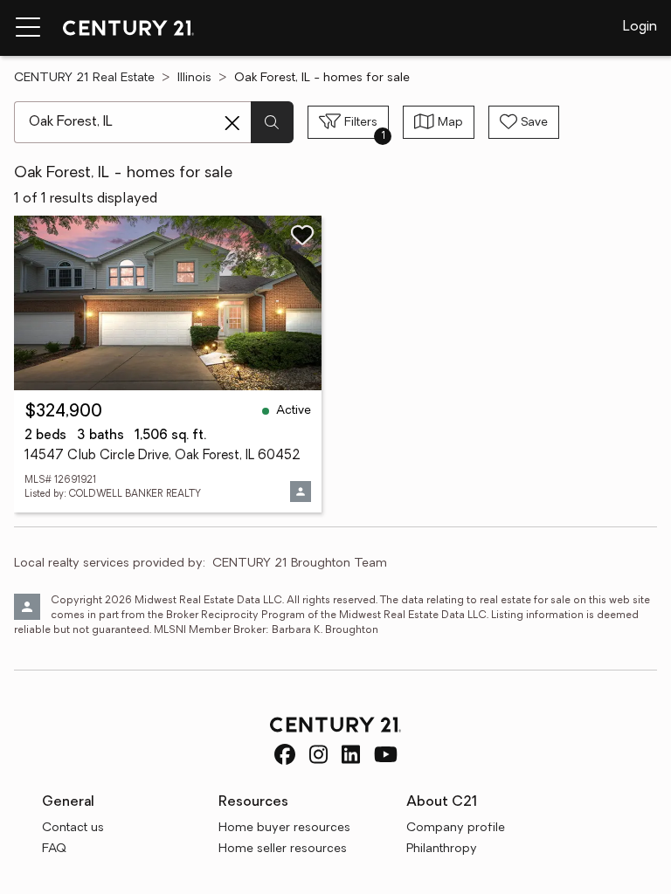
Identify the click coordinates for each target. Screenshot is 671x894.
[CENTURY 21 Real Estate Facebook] (284, 754)
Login (640, 27)
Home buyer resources (284, 828)
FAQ (54, 849)
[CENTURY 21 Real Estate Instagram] (318, 754)
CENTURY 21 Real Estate (84, 78)
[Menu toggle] (28, 28)
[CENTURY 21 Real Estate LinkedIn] (351, 754)
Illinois (194, 78)
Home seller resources (282, 849)
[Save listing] (302, 234)
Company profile (455, 828)
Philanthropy (441, 849)
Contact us (73, 828)
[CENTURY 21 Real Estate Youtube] (386, 754)
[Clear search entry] (232, 123)
